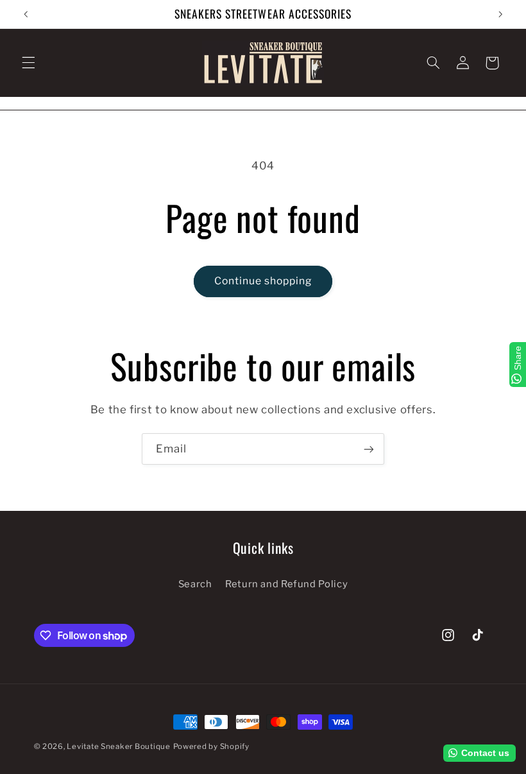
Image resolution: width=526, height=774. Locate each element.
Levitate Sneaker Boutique (118, 746)
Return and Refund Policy (286, 584)
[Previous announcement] (26, 14)
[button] (28, 63)
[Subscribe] (369, 449)
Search (195, 584)
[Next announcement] (500, 14)
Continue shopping (263, 281)
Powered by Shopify (211, 746)
